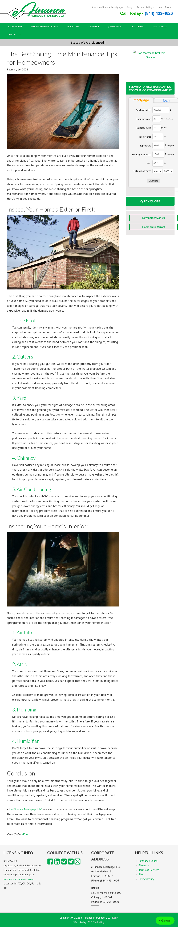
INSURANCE (93, 26)
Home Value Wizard (153, 227)
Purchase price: (143, 110)
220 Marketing (95, 922)
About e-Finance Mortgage (107, 7)
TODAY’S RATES (15, 26)
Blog (129, 7)
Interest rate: (145, 137)
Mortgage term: (143, 128)
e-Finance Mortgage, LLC (33, 12)
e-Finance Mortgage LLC (26, 809)
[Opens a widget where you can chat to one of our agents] (165, 921)
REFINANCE (115, 26)
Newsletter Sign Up (153, 218)
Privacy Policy (146, 879)
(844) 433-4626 (159, 13)
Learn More (164, 7)
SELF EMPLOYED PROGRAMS (44, 26)
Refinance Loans (148, 860)
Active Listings (145, 7)
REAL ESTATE (73, 26)
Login (115, 917)
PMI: (149, 163)
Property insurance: (141, 154)
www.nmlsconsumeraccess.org (18, 879)
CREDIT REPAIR (137, 26)
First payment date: (142, 171)
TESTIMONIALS (159, 26)
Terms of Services (149, 870)
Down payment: (143, 119)
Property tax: (145, 146)
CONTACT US (14, 34)
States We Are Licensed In (89, 42)
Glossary (144, 865)
